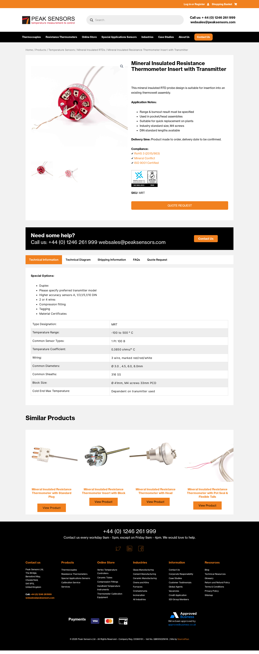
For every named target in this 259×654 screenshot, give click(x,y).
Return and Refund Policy (217, 582)
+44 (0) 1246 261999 (41, 594)
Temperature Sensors (61, 50)
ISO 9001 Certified (146, 163)
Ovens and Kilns (141, 582)
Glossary (209, 578)
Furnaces (137, 586)
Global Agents (176, 586)
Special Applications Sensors (119, 37)
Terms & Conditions (214, 586)
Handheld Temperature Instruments (108, 588)
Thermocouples (31, 37)
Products (40, 50)
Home (29, 50)
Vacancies (174, 591)
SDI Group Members (179, 599)
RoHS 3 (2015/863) (147, 153)
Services (65, 586)
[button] (122, 66)
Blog (207, 569)
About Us (184, 37)
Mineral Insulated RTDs (91, 50)
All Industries (139, 599)
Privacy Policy (212, 591)
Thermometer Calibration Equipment (109, 595)
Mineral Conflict (144, 158)
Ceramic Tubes (104, 577)
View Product (103, 502)
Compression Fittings (107, 581)
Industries (147, 37)
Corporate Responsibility (181, 574)
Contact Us (203, 37)
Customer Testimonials (180, 582)
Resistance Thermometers (61, 37)
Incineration (139, 595)
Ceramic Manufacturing (145, 578)
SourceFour (183, 639)
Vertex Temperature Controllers (107, 571)
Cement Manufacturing (144, 574)
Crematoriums (140, 591)
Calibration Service (70, 582)
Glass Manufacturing (143, 569)
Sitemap (209, 595)
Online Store (89, 37)
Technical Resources (215, 574)
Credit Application (178, 595)
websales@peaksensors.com (40, 598)
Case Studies (166, 37)
